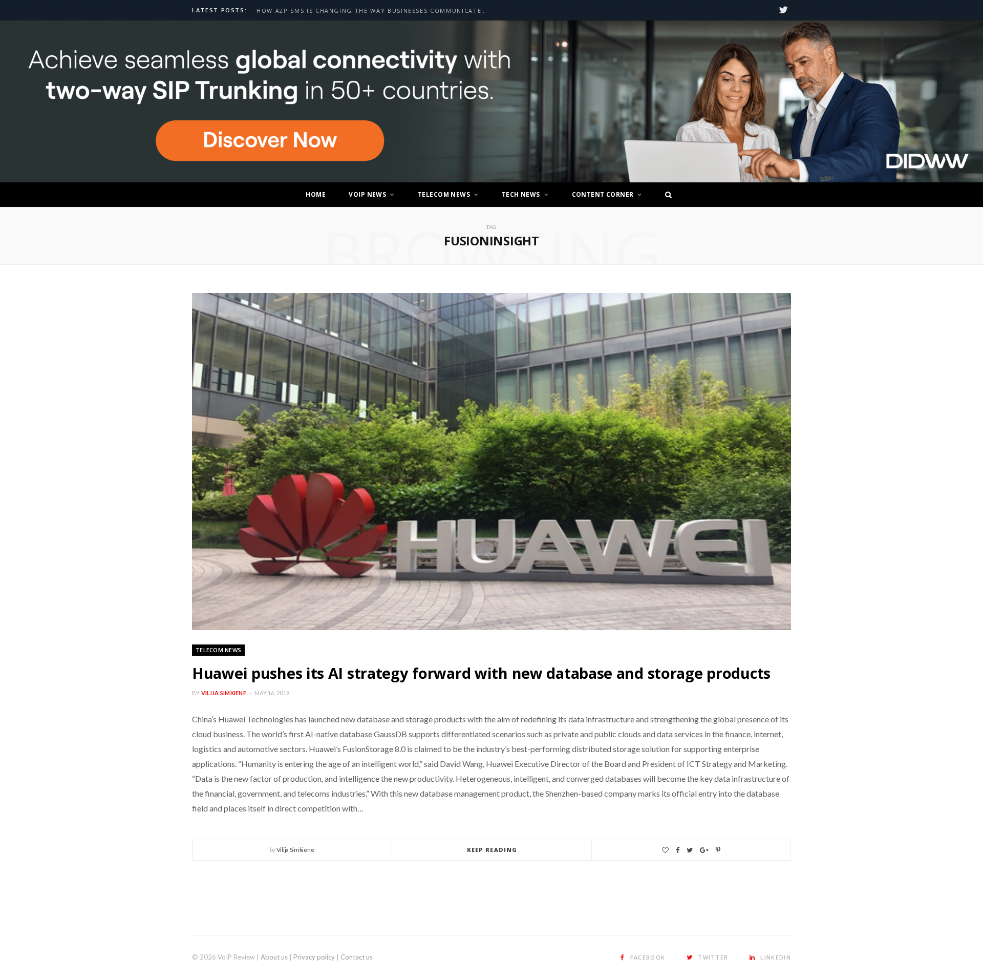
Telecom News (444, 194)
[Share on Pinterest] (718, 850)
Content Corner (603, 194)
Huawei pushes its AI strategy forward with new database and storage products (481, 673)
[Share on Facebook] (677, 850)
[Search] (665, 194)
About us (274, 957)
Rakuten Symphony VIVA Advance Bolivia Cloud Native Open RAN (374, 10)
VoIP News (367, 194)
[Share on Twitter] (690, 850)
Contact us (356, 957)
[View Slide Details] (491, 101)
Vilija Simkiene (223, 693)
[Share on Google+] (704, 850)
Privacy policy (314, 957)
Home (316, 194)
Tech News (521, 194)
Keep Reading (492, 849)
